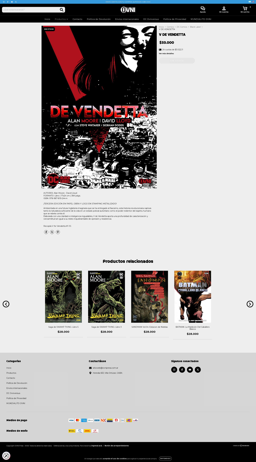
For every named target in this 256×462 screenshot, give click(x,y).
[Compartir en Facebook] (46, 233)
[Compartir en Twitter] (52, 233)
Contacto (77, 19)
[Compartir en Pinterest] (58, 233)
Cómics (170, 27)
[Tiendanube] (241, 446)
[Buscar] (62, 10)
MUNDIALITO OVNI (201, 19)
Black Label (195, 27)
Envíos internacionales (127, 19)
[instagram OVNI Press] (4, 2)
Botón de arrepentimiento (117, 446)
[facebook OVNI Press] (8, 2)
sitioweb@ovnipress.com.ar (105, 368)
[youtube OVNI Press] (12, 2)
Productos (60, 19)
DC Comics (182, 27)
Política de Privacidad (174, 19)
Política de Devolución (99, 19)
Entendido (165, 458)
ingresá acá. (96, 446)
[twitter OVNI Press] (16, 2)
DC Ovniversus (151, 19)
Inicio (47, 19)
